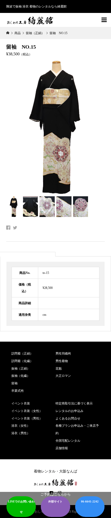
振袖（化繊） (20, 376)
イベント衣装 (20, 403)
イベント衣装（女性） (26, 411)
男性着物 (62, 361)
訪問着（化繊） (22, 361)
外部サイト (55, 501)
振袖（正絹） (20, 368)
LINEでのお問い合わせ (21, 506)
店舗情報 (62, 448)
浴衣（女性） (20, 425)
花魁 (59, 368)
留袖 (14, 383)
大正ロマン (63, 376)
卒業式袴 (17, 391)
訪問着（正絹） (22, 353)
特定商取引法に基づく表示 (74, 403)
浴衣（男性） (20, 433)
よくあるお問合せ (68, 418)
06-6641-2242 (90, 501)
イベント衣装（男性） (26, 418)
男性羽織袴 (63, 353)
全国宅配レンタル (68, 440)
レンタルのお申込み (69, 411)
